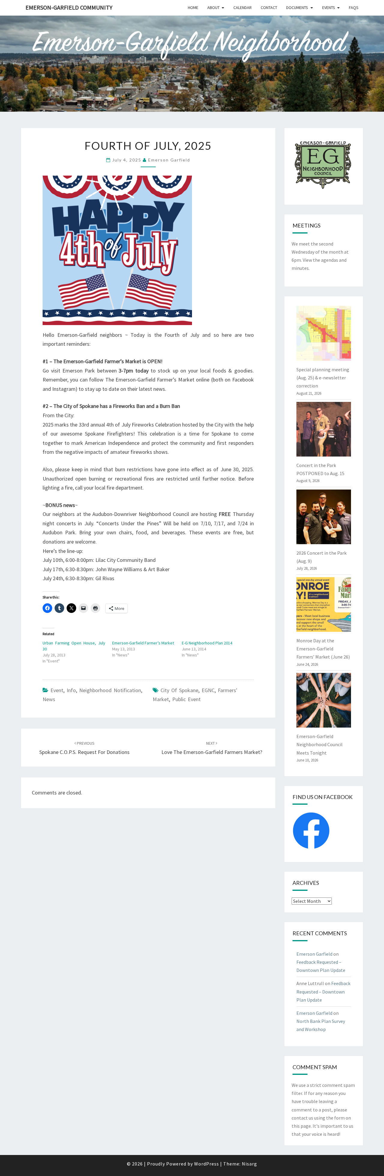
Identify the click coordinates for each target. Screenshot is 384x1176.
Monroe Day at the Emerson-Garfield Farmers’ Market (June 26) (323, 649)
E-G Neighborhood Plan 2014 (207, 643)
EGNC (208, 690)
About (213, 7)
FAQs (353, 7)
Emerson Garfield (169, 159)
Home (193, 7)
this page (301, 1126)
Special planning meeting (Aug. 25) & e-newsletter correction (322, 377)
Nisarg (249, 1164)
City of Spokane (179, 690)
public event (186, 699)
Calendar (242, 7)
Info (71, 690)
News (49, 699)
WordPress (206, 1164)
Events (328, 7)
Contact (269, 7)
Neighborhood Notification (110, 690)
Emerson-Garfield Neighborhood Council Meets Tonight (319, 744)
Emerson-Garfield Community (69, 7)
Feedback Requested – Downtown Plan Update (323, 991)
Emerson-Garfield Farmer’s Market (143, 643)
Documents (297, 7)
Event (56, 690)
